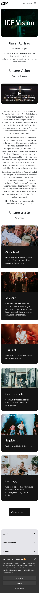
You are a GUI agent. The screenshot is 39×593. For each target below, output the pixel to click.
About (5, 534)
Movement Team (9, 543)
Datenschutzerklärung (26, 100)
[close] (35, 559)
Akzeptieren (19, 578)
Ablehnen (19, 583)
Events (6, 551)
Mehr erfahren (8, 573)
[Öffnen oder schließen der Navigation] (35, 3)
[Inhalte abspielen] (19, 94)
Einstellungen (19, 588)
